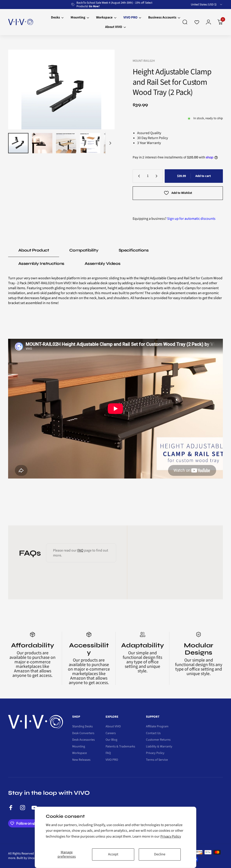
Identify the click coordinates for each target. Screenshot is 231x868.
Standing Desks (82, 727)
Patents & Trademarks (120, 747)
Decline (159, 854)
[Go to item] (18, 143)
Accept (113, 854)
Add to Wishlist (181, 193)
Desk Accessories (83, 740)
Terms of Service (157, 760)
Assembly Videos (102, 263)
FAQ (80, 550)
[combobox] (207, 4)
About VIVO (113, 727)
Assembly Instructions (41, 263)
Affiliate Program (157, 727)
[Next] (103, 89)
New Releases (81, 760)
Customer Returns (158, 740)
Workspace (79, 753)
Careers (111, 733)
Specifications (133, 250)
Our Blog (111, 740)
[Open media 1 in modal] (61, 89)
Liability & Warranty (159, 747)
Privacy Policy (170, 836)
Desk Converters (83, 733)
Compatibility (83, 250)
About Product (33, 250)
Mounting (78, 747)
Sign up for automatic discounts (191, 218)
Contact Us (153, 733)
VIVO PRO (112, 760)
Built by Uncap (26, 858)
